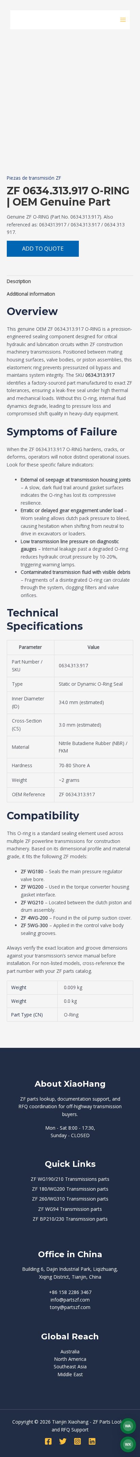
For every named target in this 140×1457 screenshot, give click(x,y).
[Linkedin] (92, 1441)
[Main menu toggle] (123, 19)
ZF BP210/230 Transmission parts (70, 1219)
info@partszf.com (70, 1299)
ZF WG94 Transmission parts (70, 1209)
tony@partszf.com (70, 1307)
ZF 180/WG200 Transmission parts (70, 1189)
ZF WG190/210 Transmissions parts (70, 1179)
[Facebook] (48, 1441)
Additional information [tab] (31, 294)
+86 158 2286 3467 (70, 1292)
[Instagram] (77, 1441)
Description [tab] (19, 281)
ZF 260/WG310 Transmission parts (70, 1198)
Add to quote (43, 248)
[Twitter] (63, 1441)
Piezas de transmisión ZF (34, 178)
